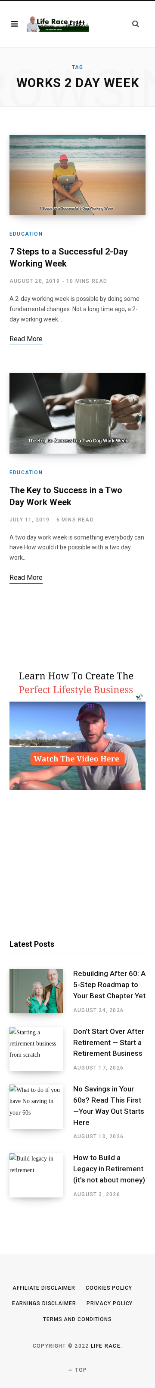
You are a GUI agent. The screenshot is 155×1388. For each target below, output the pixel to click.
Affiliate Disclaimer (43, 1288)
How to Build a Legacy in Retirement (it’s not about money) (109, 1168)
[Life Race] (58, 24)
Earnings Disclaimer (44, 1303)
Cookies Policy (109, 1288)
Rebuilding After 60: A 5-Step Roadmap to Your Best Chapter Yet (109, 984)
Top (80, 1370)
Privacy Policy (110, 1303)
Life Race (106, 1346)
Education (26, 234)
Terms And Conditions (77, 1319)
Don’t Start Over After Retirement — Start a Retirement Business (108, 1042)
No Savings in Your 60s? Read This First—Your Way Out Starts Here (108, 1105)
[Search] (135, 24)
